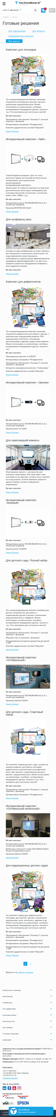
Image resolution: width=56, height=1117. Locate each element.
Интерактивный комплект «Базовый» (21, 501)
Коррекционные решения (21, 36)
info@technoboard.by (10, 1078)
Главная (6, 17)
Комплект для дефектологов (23, 281)
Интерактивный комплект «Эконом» (27, 382)
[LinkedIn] (4, 1088)
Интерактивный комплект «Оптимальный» (21, 658)
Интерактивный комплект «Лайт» (26, 139)
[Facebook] (9, 1088)
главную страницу (25, 972)
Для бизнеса (38, 31)
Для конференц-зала (18, 219)
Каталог (14, 17)
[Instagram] (19, 1088)
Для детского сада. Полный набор (26, 560)
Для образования (17, 31)
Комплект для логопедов (21, 49)
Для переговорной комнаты (22, 440)
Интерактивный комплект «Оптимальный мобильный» (23, 807)
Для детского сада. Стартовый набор (24, 713)
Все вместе (14, 41)
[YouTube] (14, 1088)
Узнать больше (12, 131)
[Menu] (5, 4)
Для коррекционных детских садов (27, 865)
